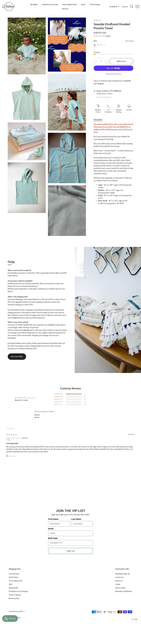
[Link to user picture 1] (11, 460)
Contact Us (119, 577)
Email (50, 529)
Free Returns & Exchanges (18, 591)
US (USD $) (113, 7)
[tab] (99, 119)
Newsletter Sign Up (122, 574)
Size (113, 41)
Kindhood (97, 20)
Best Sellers (34, 4)
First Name (53, 519)
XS (95, 45)
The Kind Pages (95, 4)
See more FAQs (17, 356)
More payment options (113, 74)
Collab (117, 584)
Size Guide (129, 41)
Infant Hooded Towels (69, 4)
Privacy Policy (120, 588)
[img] (11, 435)
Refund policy (14, 598)
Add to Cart (121, 61)
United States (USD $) (16, 611)
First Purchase (14, 574)
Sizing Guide (13, 588)
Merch (83, 4)
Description (98, 119)
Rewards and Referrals (123, 591)
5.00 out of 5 (31, 398)
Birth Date (53, 538)
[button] (99, 36)
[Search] (131, 6)
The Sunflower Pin (15, 581)
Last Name (76, 519)
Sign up (71, 551)
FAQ (10, 584)
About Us (65, 9)
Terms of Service (15, 595)
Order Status (13, 577)
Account (125, 6)
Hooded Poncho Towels (50, 4)
